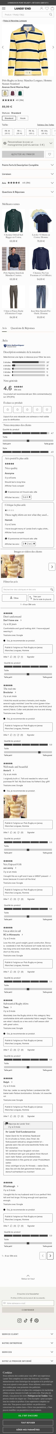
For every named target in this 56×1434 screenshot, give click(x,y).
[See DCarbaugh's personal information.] (17, 1186)
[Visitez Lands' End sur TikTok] (25, 1321)
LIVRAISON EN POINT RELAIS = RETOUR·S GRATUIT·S (28, 3)
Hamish (8, 520)
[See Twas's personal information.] (11, 1007)
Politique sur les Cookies (38, 1396)
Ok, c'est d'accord (28, 1415)
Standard (9, 118)
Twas (5, 1007)
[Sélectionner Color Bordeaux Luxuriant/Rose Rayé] (13, 93)
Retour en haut (28, 1278)
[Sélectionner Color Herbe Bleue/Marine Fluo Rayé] (20, 93)
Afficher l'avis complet (15, 485)
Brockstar (8, 692)
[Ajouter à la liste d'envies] (49, 154)
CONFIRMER (28, 1310)
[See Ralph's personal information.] (12, 1082)
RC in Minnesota (11, 934)
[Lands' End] (23, 8)
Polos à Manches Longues (15, 21)
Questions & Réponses (13, 191)
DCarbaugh (9, 1186)
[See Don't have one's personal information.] (21, 620)
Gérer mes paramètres (28, 1429)
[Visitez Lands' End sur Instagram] (19, 1321)
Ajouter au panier (23, 154)
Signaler (30, 656)
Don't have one (10, 620)
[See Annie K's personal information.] (13, 770)
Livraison (6, 173)
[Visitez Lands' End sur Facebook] (30, 1321)
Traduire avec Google (13, 635)
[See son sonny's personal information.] (15, 868)
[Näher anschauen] (2, 47)
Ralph (6, 1082)
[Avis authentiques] (14, 346)
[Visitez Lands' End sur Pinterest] (36, 1321)
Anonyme (9, 473)
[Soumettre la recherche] (50, 14)
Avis (4, 328)
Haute (22, 118)
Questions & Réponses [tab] (23, 328)
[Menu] (3, 8)
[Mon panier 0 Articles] (52, 8)
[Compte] (41, 8)
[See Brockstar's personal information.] (15, 692)
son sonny (8, 868)
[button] (8, 409)
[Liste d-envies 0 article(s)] (47, 8)
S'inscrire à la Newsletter (28, 1294)
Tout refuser (28, 1422)
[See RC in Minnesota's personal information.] (22, 935)
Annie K (7, 770)
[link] (19, 387)
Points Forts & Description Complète (20, 165)
